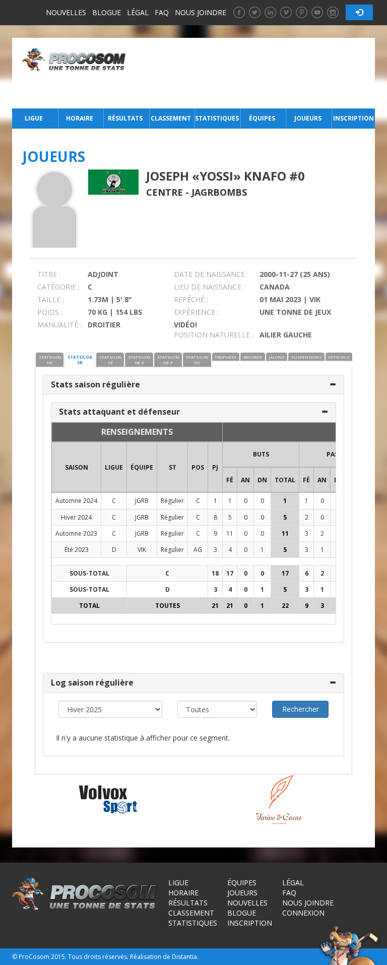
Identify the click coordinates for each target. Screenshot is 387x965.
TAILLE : (50, 299)
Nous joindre (200, 12)
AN (245, 480)
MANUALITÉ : (59, 324)
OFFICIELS (338, 357)
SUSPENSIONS (306, 357)
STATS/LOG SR (80, 359)
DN (262, 480)
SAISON (76, 467)
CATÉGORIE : (58, 287)
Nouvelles (66, 12)
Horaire (79, 118)
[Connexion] (359, 12)
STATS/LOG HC (50, 359)
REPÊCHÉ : (191, 299)
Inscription (353, 118)
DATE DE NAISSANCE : (211, 274)
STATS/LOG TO (197, 359)
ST (172, 467)
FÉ (229, 480)
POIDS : (49, 312)
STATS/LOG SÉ (110, 359)
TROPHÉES (225, 357)
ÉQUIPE (142, 467)
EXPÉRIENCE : (196, 312)
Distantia (184, 956)
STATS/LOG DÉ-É (139, 359)
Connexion (303, 913)
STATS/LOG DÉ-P (168, 359)
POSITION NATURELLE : (213, 334)
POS (197, 467)
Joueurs (307, 118)
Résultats (125, 118)
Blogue (106, 12)
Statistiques (216, 118)
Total (285, 480)
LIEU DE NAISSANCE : (209, 287)
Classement (171, 118)
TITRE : (48, 274)
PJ (215, 467)
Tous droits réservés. (98, 956)
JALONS (276, 357)
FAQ (162, 12)
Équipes (262, 118)
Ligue (34, 118)
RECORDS (252, 357)
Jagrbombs (219, 192)
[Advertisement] (253, 73)
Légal (138, 12)
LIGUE (114, 467)
